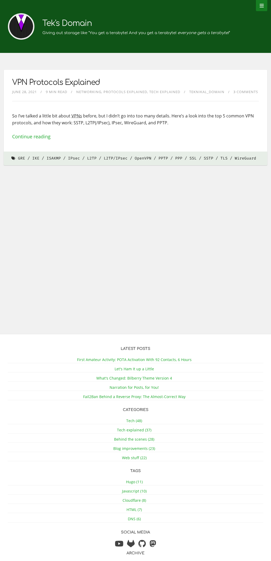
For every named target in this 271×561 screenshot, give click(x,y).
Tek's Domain (67, 23)
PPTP (163, 158)
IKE (35, 158)
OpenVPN (143, 158)
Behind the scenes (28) (134, 439)
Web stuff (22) (134, 457)
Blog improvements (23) (134, 448)
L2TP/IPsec (116, 158)
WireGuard (245, 158)
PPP (178, 158)
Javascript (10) (134, 491)
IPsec (74, 158)
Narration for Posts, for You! (134, 387)
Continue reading (31, 136)
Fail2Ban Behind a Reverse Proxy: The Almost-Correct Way (134, 396)
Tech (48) (134, 420)
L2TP (92, 158)
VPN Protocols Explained (56, 82)
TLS (224, 158)
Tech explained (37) (134, 429)
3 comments (245, 91)
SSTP (208, 158)
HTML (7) (134, 509)
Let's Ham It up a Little (134, 368)
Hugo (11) (134, 481)
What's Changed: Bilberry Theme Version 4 (134, 378)
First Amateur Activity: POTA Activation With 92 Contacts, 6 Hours (134, 359)
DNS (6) (134, 518)
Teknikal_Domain (206, 91)
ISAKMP (54, 158)
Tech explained (164, 91)
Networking (88, 91)
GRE (21, 158)
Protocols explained (125, 91)
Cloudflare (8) (134, 500)
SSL (193, 158)
